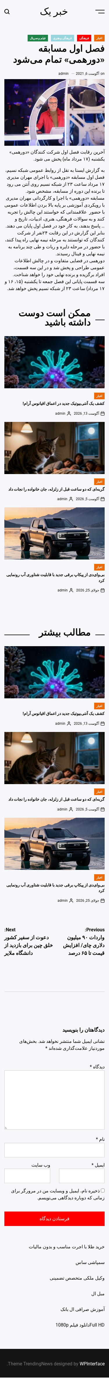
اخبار (99, 38)
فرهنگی (84, 38)
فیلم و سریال (38, 38)
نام (100, 1139)
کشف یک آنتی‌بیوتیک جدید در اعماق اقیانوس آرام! (64, 403)
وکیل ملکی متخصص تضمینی (77, 1278)
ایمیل (98, 1165)
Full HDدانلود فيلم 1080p (80, 1325)
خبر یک (54, 11)
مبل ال (98, 1293)
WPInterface (92, 1364)
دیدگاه (97, 1067)
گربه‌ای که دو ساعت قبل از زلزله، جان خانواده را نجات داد (56, 489)
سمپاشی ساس (90, 1262)
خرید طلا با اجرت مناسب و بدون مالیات (67, 1246)
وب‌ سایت (40, 1165)
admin (63, 74)
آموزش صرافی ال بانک (82, 1309)
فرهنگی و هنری (62, 38)
